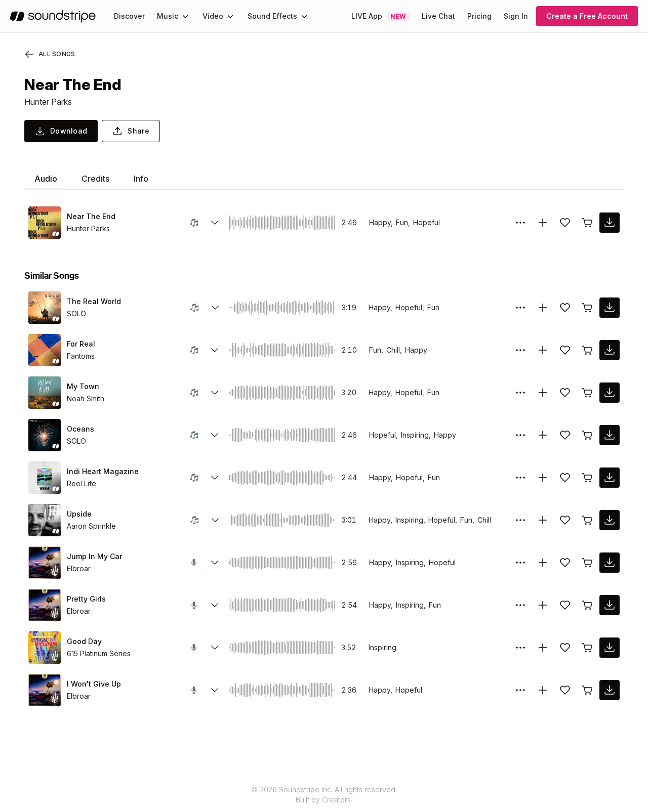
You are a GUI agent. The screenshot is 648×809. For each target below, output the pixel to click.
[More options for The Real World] (520, 307)
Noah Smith (85, 398)
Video (212, 16)
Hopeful (426, 222)
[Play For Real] (44, 350)
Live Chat (438, 16)
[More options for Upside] (520, 520)
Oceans (80, 428)
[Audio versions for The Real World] (215, 308)
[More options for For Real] (520, 350)
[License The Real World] (587, 307)
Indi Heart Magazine (103, 471)
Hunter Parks (48, 102)
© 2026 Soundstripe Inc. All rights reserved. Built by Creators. (324, 794)
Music (167, 16)
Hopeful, (409, 307)
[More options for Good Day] (520, 647)
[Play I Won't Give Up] (44, 690)
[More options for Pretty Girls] (520, 605)
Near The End (91, 216)
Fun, (403, 222)
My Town (83, 386)
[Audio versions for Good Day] (215, 648)
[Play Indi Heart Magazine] (44, 477)
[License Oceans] (587, 435)
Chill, (394, 350)
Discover (129, 16)
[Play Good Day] (44, 647)
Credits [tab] (95, 179)
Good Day (84, 641)
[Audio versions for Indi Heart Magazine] (215, 478)
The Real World (94, 301)
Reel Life (81, 483)
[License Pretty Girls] (587, 605)
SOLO (76, 313)
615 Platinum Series (99, 653)
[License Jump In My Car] (587, 562)
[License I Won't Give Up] (587, 690)
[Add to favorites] (565, 222)
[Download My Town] (609, 392)
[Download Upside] (609, 520)
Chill (484, 520)
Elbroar (79, 568)
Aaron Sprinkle (91, 526)
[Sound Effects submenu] (304, 16)
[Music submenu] (185, 16)
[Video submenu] (230, 16)
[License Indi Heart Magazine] (587, 477)
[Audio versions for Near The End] (215, 223)
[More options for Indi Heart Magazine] (520, 477)
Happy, (381, 222)
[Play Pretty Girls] (44, 605)
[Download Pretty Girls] (609, 605)
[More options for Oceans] (520, 435)
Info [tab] (141, 179)
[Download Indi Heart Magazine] (609, 477)
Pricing (479, 16)
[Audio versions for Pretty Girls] (215, 605)
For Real (81, 343)
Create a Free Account (587, 16)
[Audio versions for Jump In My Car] (215, 563)
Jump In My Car (94, 556)
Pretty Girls (86, 598)
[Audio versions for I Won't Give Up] (215, 690)
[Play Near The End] (44, 222)
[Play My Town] (44, 392)
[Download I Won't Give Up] (609, 690)
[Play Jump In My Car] (44, 562)
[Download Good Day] (609, 647)
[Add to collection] (543, 222)
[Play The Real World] (44, 307)
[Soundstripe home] (53, 16)
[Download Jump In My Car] (609, 562)
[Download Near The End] (609, 222)
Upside (79, 513)
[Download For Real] (609, 350)
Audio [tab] (45, 179)
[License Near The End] (587, 222)
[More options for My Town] (520, 392)
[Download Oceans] (609, 435)
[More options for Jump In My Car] (520, 562)
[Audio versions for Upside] (215, 520)
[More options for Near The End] (520, 222)
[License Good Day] (587, 647)
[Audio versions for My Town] (215, 393)
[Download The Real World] (609, 307)
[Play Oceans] (44, 435)
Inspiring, (416, 435)
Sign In (516, 16)
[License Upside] (587, 520)
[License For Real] (587, 350)
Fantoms (81, 356)
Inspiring (382, 647)
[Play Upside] (44, 520)
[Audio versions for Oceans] (215, 435)
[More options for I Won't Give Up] (520, 690)
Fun (433, 307)
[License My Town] (587, 392)
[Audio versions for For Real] (215, 350)
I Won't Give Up (94, 683)
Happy (416, 350)
